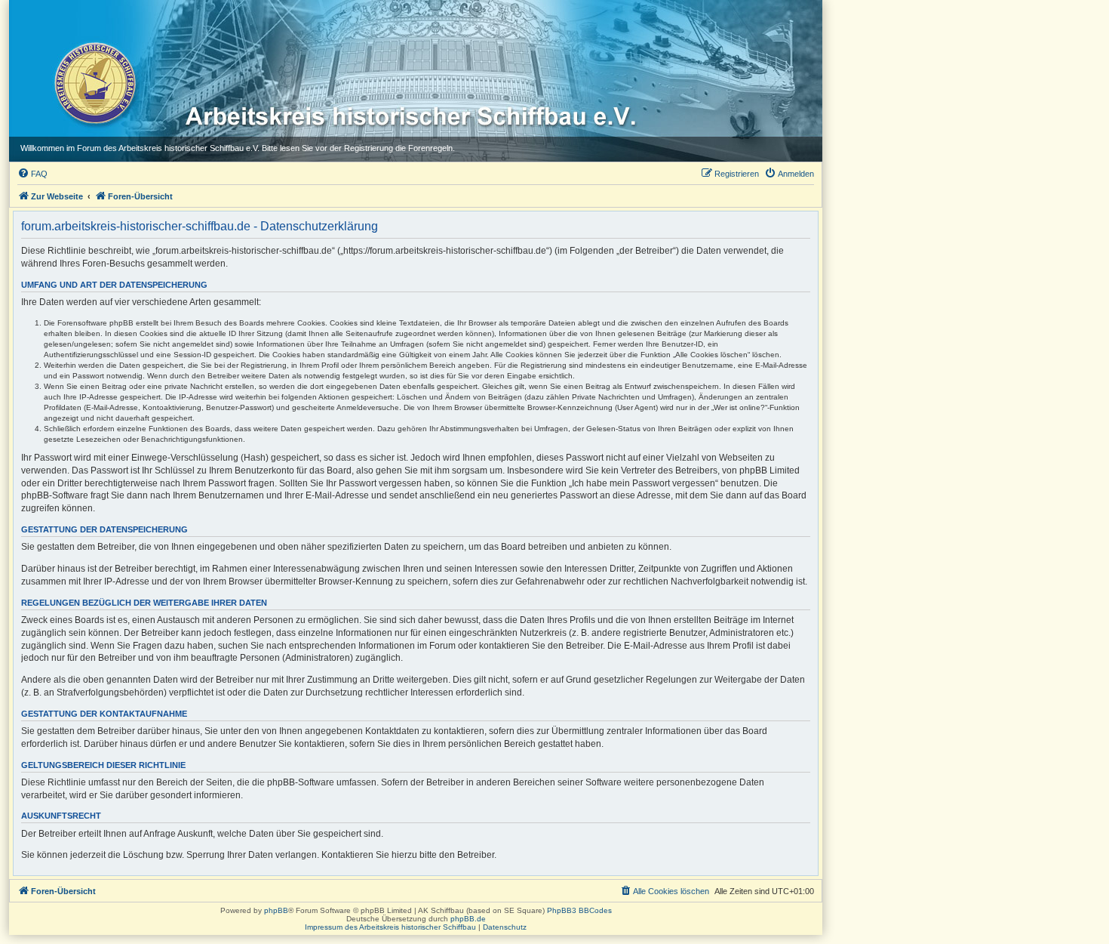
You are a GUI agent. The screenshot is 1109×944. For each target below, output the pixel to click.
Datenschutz (505, 927)
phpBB (276, 910)
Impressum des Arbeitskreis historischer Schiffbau (390, 927)
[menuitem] (32, 174)
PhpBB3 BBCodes (579, 910)
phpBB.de (468, 919)
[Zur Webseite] (94, 82)
